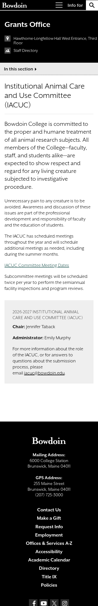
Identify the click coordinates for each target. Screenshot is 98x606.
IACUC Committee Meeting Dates (37, 265)
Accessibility (49, 551)
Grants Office (27, 24)
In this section (18, 68)
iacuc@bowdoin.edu (44, 372)
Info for (75, 5)
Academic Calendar (49, 559)
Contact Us (49, 509)
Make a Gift (49, 518)
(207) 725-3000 (49, 495)
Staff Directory (26, 50)
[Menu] (59, 5)
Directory (49, 568)
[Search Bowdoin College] (92, 5)
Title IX (49, 576)
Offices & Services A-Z (49, 543)
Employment (49, 535)
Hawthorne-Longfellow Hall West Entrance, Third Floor (55, 40)
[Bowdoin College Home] (14, 5)
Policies (49, 585)
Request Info (49, 526)
